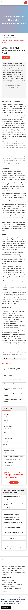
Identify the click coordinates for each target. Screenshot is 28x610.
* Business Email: (7, 426)
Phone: (4, 432)
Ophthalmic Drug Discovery (9, 582)
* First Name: (6, 414)
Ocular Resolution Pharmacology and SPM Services (13, 547)
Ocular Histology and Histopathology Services (13, 503)
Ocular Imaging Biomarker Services (13, 379)
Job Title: (5, 444)
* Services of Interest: (8, 450)
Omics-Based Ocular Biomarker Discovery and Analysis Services (12, 369)
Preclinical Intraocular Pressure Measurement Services (12, 538)
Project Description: (8, 462)
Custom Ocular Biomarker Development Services (14, 400)
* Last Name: (6, 420)
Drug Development (12, 35)
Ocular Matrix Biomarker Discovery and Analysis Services (14, 374)
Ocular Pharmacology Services (12, 496)
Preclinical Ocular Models (8, 580)
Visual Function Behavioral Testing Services (13, 542)
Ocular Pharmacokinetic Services (12, 499)
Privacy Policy (16, 603)
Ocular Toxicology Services (11, 507)
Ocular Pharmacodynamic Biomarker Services (13, 394)
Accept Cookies (6, 607)
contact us (7, 345)
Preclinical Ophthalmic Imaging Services (12, 528)
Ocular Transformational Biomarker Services (13, 388)
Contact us (9, 301)
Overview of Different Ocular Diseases (11, 588)
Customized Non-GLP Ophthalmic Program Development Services (12, 518)
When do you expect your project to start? (13, 456)
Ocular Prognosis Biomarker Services (13, 384)
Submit (14, 482)
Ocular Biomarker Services (9, 37)
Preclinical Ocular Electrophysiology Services (13, 533)
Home (3, 35)
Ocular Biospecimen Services (11, 514)
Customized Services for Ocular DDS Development (13, 523)
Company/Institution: (8, 438)
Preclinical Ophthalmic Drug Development (12, 584)
